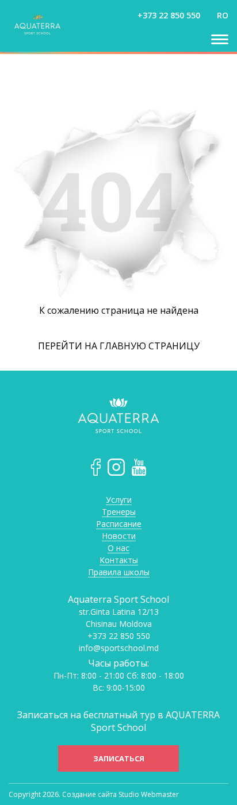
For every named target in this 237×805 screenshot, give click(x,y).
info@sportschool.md (119, 648)
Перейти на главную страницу (119, 346)
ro (222, 15)
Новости (119, 536)
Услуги (119, 500)
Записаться (118, 758)
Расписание (119, 524)
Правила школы (119, 572)
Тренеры (119, 512)
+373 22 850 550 (168, 15)
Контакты (119, 560)
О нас (118, 548)
